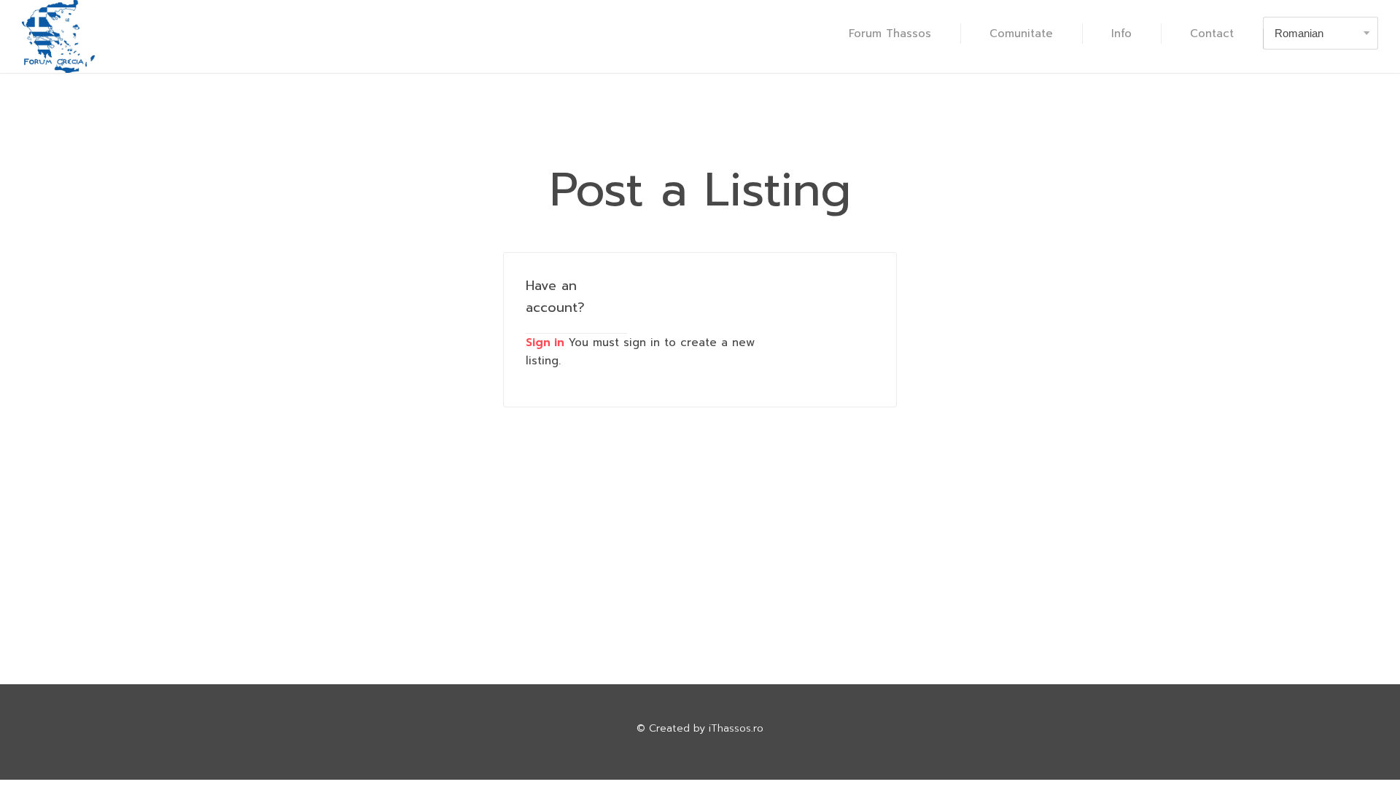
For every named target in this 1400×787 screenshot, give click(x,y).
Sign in (545, 342)
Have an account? (555, 296)
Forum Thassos (890, 34)
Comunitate (1021, 34)
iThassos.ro (736, 728)
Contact (1212, 34)
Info (1121, 34)
